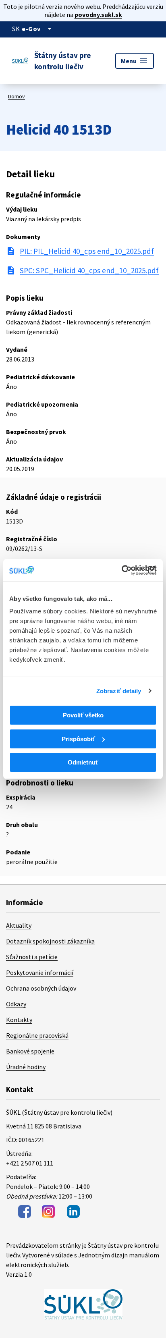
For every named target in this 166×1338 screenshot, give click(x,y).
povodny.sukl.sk (98, 14)
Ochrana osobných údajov (41, 988)
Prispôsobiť (78, 738)
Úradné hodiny (26, 1067)
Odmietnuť (83, 762)
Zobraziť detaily (118, 691)
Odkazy (16, 1004)
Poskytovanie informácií (39, 972)
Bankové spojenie (30, 1051)
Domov (16, 96)
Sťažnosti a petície (32, 957)
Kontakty (19, 1020)
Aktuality (18, 925)
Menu (134, 61)
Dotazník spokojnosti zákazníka (50, 941)
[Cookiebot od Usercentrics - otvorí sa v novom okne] (121, 570)
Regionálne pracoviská (37, 1035)
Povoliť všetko (83, 715)
